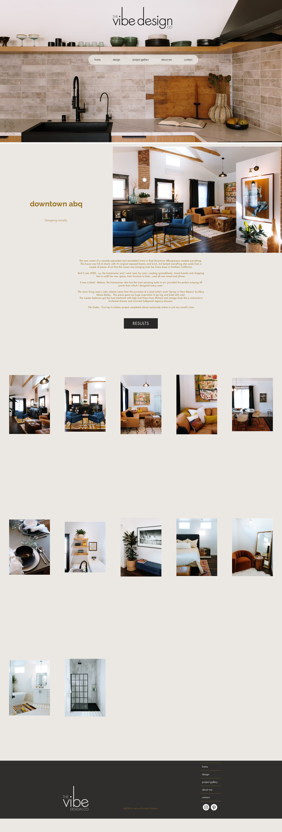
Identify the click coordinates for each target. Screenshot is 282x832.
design (205, 774)
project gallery (210, 782)
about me (207, 789)
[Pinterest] (214, 807)
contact (206, 797)
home (205, 766)
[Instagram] (206, 807)
